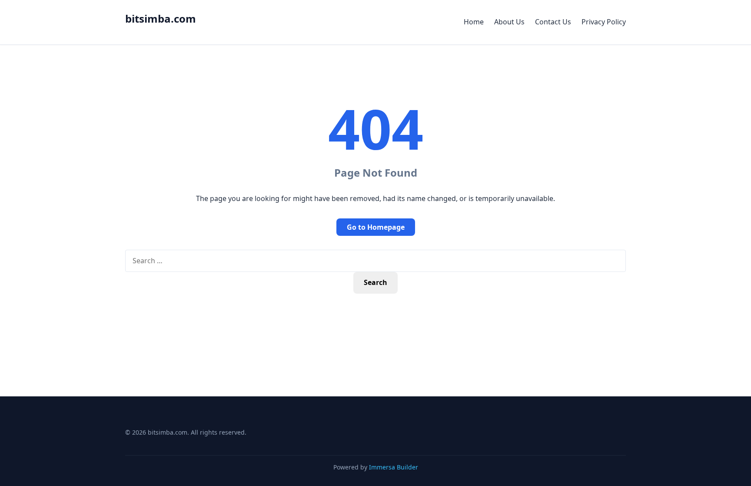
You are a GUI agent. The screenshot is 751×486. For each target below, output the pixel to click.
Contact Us (553, 22)
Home (474, 22)
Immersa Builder (393, 467)
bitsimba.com (160, 18)
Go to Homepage (376, 227)
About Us (509, 22)
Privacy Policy (604, 22)
